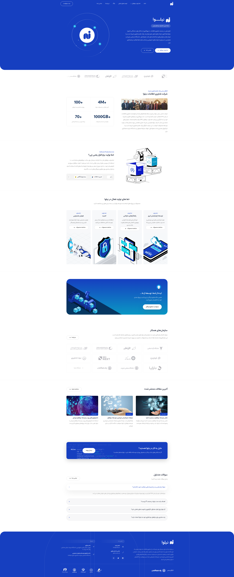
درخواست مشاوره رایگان (152, 307)
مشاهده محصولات (157, 227)
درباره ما (107, 4)
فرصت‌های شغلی (122, 4)
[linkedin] (123, 558)
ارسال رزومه (89, 450)
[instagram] (113, 558)
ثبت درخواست (66, 4)
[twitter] (118, 558)
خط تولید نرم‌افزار (136, 4)
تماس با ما (99, 4)
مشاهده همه (75, 389)
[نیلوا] (171, 3)
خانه (145, 4)
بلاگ (114, 4)
